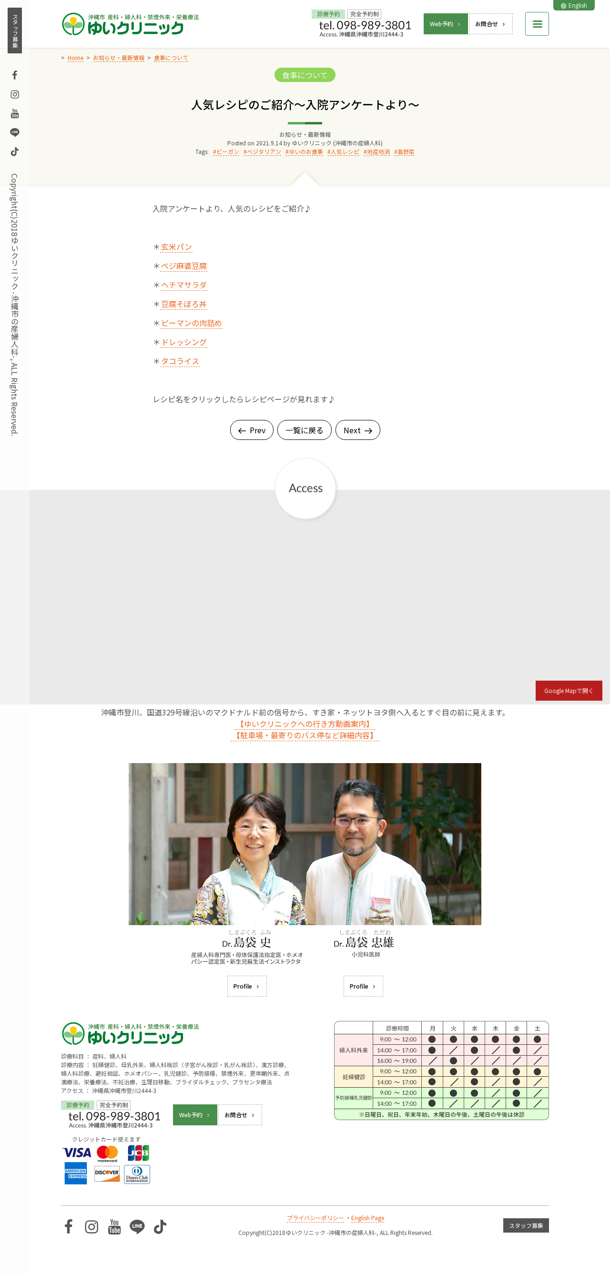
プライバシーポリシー (315, 1218)
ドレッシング (184, 341)
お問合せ (486, 24)
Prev (257, 430)
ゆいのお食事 (306, 151)
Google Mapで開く (569, 690)
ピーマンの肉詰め (191, 322)
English (578, 5)
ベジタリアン (264, 151)
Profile (243, 986)
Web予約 (441, 24)
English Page (367, 1218)
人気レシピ (345, 151)
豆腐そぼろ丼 (184, 303)
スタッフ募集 (15, 30)
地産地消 (378, 151)
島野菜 (406, 151)
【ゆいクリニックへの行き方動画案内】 (305, 723)
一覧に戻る (304, 430)
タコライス (180, 361)
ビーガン (227, 151)
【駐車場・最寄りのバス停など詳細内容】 (305, 735)
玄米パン (176, 246)
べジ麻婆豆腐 (184, 265)
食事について (305, 75)
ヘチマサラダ (184, 284)
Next (352, 430)
